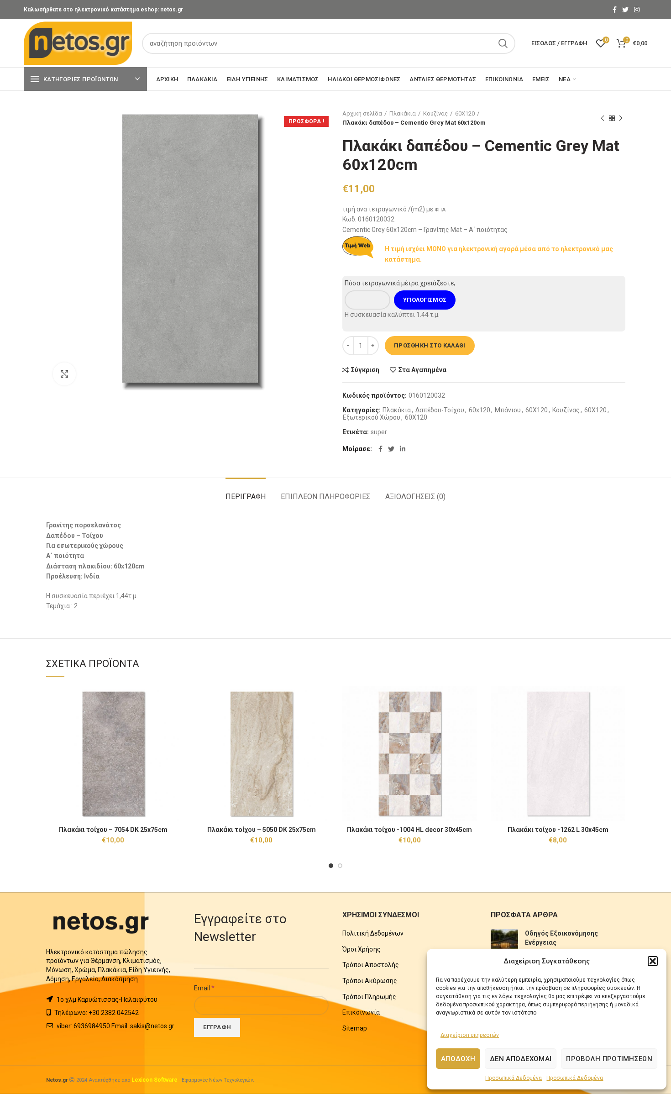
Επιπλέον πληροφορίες (325, 496)
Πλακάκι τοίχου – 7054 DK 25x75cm (113, 829)
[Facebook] (614, 10)
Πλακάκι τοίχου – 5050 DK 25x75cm (261, 829)
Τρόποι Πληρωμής (369, 996)
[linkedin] (402, 449)
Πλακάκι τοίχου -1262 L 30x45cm (558, 829)
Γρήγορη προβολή (173, 721)
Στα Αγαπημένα (422, 370)
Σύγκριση (365, 370)
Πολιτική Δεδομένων (373, 933)
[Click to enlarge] (64, 374)
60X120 (465, 113)
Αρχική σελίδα (362, 113)
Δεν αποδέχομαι (520, 1059)
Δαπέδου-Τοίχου (439, 410)
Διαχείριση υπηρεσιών (469, 1035)
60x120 (479, 410)
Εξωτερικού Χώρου (371, 417)
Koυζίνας (435, 113)
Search (503, 43)
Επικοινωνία (361, 1012)
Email (204, 987)
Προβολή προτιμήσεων (609, 1059)
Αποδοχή (458, 1059)
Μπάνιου (508, 410)
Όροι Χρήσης (361, 949)
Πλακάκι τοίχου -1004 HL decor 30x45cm (409, 829)
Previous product (602, 118)
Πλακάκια (402, 113)
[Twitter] (625, 10)
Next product (620, 118)
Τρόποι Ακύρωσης (369, 980)
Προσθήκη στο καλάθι (430, 345)
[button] (652, 961)
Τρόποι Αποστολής (370, 964)
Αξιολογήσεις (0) (415, 496)
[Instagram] (636, 10)
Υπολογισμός (424, 299)
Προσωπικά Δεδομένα (513, 1078)
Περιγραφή (245, 496)
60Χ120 (416, 417)
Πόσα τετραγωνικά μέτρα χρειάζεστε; (400, 283)
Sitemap (354, 1028)
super (379, 432)
